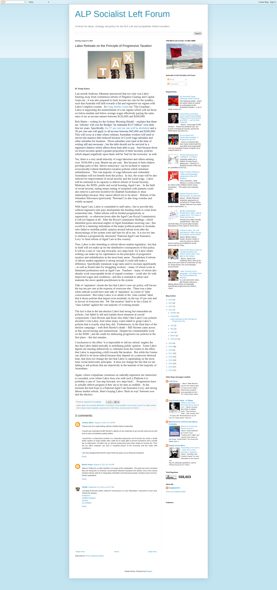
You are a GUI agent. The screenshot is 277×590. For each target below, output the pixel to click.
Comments (173, 84)
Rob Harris (115, 408)
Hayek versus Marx (177, 446)
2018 (171, 350)
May (172, 329)
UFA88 (84, 487)
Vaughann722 (174, 488)
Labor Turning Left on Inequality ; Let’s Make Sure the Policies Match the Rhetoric (191, 274)
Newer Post (80, 552)
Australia (93, 405)
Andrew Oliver (88, 423)
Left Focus (173, 381)
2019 (171, 347)
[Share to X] (112, 402)
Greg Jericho (131, 405)
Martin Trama (87, 465)
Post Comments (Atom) (95, 556)
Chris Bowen (109, 405)
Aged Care (85, 405)
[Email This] (107, 402)
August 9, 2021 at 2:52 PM (104, 465)
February (174, 339)
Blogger (149, 571)
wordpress (86, 496)
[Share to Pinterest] (118, 402)
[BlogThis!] (110, 402)
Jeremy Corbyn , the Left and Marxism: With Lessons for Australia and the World (190, 232)
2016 (171, 357)
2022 (171, 306)
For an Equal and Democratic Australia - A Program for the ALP (189, 137)
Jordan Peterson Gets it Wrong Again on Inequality (190, 195)
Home (116, 552)
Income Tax (141, 405)
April (173, 332)
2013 (171, 367)
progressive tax (104, 408)
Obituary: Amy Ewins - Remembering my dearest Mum (190, 405)
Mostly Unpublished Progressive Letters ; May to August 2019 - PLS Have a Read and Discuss (191, 214)
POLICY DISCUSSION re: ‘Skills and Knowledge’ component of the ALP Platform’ (190, 175)
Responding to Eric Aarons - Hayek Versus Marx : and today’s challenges (190, 450)
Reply (84, 457)
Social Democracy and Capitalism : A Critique (189, 156)
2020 (171, 343)
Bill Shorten (100, 405)
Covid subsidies (120, 405)
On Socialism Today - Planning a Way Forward (189, 98)
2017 (171, 353)
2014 (171, 364)
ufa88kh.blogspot (89, 498)
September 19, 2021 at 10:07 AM (101, 487)
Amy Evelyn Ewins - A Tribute (181, 401)
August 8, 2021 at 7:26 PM (104, 423)
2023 (171, 303)
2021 (171, 310)
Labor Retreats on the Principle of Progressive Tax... (183, 320)
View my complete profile (176, 492)
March (173, 336)
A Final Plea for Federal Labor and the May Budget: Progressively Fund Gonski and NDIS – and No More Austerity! (190, 118)
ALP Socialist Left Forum (122, 14)
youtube (85, 500)
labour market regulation (90, 408)
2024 (171, 300)
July (172, 326)
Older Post (152, 552)
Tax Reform (135, 408)
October (174, 313)
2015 (171, 360)
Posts (171, 80)
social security (125, 408)
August (173, 316)
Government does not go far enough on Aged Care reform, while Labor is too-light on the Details (191, 253)
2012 (171, 370)
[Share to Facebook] (115, 402)
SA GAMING (86, 503)
